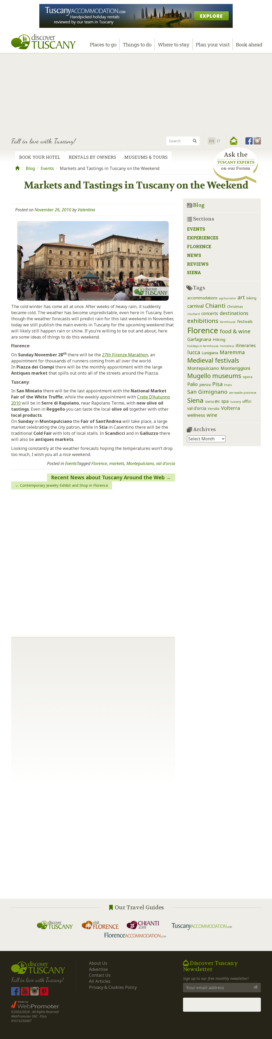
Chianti (215, 305)
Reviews (198, 264)
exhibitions (202, 321)
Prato (228, 385)
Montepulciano (140, 463)
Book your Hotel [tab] (39, 157)
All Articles (99, 981)
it (218, 140)
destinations (234, 313)
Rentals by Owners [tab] (92, 157)
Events (47, 168)
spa (225, 401)
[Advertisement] (136, 93)
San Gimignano (207, 391)
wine (212, 415)
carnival (195, 306)
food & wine (235, 331)
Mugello (199, 375)
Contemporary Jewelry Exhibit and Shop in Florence (64, 485)
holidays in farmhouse (203, 346)
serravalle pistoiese (242, 392)
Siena (194, 272)
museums (226, 375)
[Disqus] (93, 561)
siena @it (212, 401)
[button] (233, 141)
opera (247, 377)
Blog (30, 168)
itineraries (246, 345)
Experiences (202, 237)
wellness (196, 415)
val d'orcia (165, 463)
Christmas (235, 306)
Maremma (232, 352)
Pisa (217, 384)
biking (251, 298)
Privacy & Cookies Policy (113, 987)
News (194, 255)
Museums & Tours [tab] (146, 157)
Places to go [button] (103, 44)
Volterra (230, 408)
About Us (98, 963)
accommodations (202, 297)
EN (211, 140)
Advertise (98, 969)
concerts (209, 313)
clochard (193, 314)
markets (116, 463)
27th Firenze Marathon (125, 355)
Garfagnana (199, 339)
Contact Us (99, 975)
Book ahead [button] (249, 44)
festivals (245, 321)
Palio (192, 384)
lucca (193, 352)
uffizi (247, 401)
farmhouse (228, 322)
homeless (227, 346)
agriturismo (227, 298)
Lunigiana (210, 352)
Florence (99, 463)
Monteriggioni (235, 368)
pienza (205, 384)
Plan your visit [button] (213, 44)
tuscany (235, 402)
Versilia (213, 408)
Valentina (86, 210)
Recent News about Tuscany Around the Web (108, 477)
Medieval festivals (213, 360)
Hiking (219, 339)
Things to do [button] (137, 44)
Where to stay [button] (173, 44)
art (241, 297)
